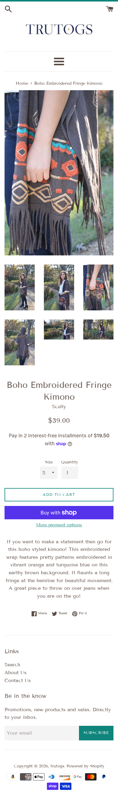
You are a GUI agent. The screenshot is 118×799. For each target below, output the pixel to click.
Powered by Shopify (85, 766)
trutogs (57, 766)
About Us (16, 672)
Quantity (69, 462)
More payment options (59, 525)
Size (49, 462)
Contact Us (18, 680)
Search (12, 665)
